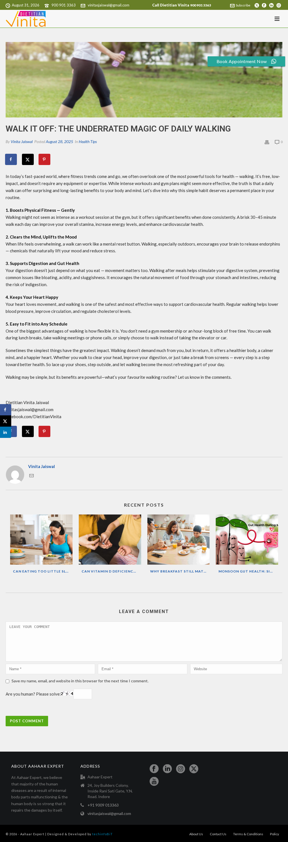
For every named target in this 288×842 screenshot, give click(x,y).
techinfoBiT (102, 834)
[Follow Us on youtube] (154, 782)
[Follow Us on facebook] (154, 769)
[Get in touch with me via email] (31, 476)
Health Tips (88, 141)
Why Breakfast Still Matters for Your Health (180, 571)
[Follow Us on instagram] (180, 769)
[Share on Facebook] (11, 159)
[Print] (267, 141)
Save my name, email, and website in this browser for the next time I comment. (80, 680)
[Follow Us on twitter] (193, 769)
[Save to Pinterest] (44, 159)
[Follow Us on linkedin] (167, 769)
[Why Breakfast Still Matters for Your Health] (178, 539)
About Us (196, 834)
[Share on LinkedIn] (5, 432)
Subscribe (243, 5)
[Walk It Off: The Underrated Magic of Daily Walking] (144, 79)
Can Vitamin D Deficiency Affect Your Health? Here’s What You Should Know (111, 571)
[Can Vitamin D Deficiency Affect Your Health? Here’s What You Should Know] (110, 539)
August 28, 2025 (59, 141)
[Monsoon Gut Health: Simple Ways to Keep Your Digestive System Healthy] (247, 539)
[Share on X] (28, 159)
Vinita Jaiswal (22, 141)
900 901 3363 (63, 5)
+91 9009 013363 (103, 805)
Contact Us (218, 834)
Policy (274, 834)
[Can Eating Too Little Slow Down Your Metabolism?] (41, 539)
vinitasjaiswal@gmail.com (108, 5)
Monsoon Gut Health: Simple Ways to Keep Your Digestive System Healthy (248, 571)
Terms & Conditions (248, 834)
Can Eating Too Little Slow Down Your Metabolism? (43, 571)
